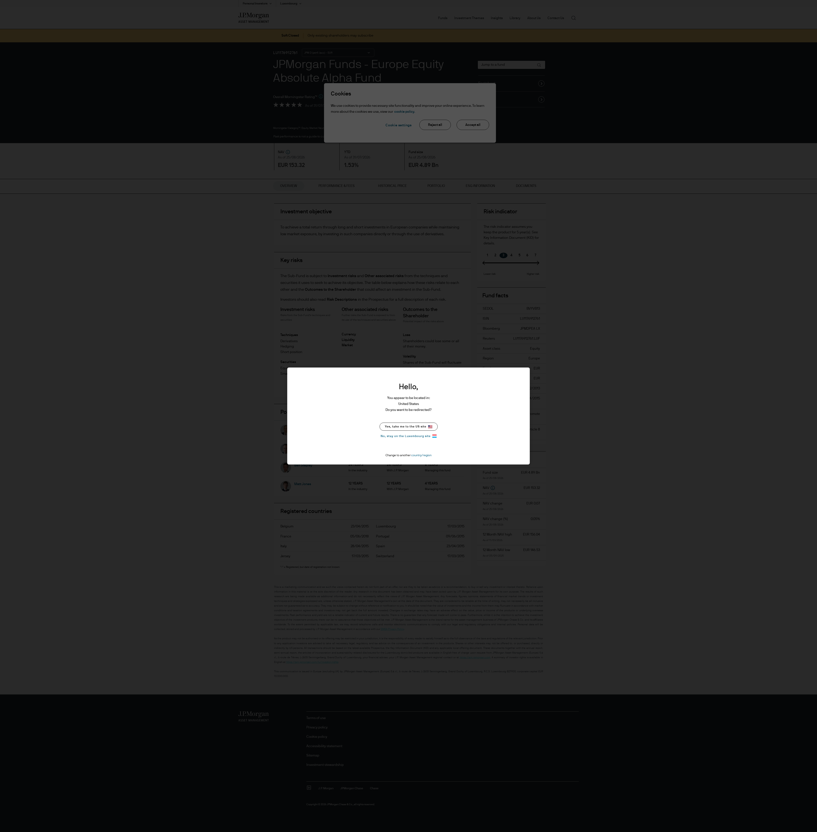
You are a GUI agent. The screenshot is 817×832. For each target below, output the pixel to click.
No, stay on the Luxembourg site (406, 436)
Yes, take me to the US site (405, 426)
